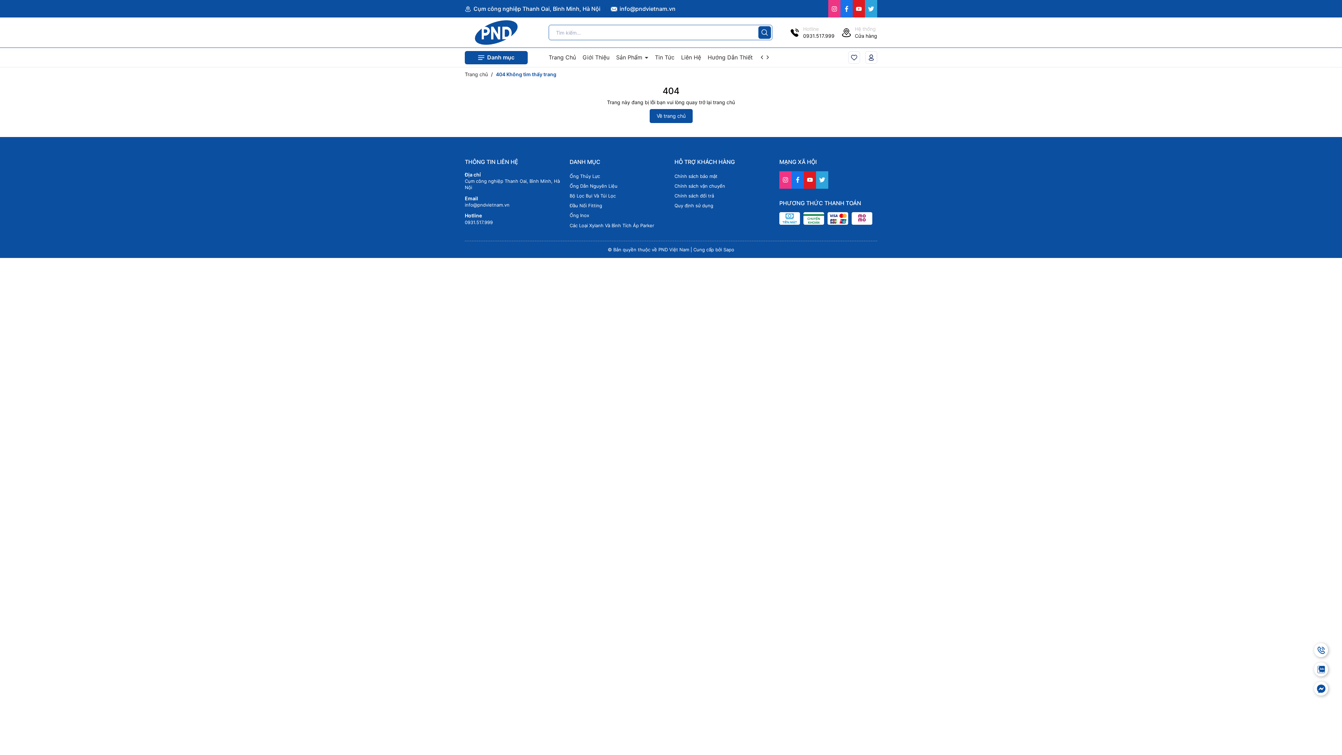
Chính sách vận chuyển (699, 186)
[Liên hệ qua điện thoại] (1321, 650)
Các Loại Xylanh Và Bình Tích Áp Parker (612, 225)
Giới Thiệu (596, 57)
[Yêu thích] (854, 57)
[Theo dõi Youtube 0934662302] (859, 8)
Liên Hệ (691, 57)
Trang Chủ (562, 57)
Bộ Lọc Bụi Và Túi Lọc (593, 196)
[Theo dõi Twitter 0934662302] (871, 8)
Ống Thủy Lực (585, 176)
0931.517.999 (479, 222)
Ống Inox (579, 215)
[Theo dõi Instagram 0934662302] (834, 8)
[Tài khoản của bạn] (871, 57)
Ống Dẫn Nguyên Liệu (594, 186)
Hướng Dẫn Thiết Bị (733, 57)
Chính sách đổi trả (694, 196)
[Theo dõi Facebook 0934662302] (846, 8)
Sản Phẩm (630, 57)
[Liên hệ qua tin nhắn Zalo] (1321, 669)
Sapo (728, 249)
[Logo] (496, 32)
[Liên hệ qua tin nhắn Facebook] (1321, 689)
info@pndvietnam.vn (647, 8)
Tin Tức (664, 57)
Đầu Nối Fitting (586, 205)
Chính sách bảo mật (695, 176)
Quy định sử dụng (693, 205)
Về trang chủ (671, 116)
